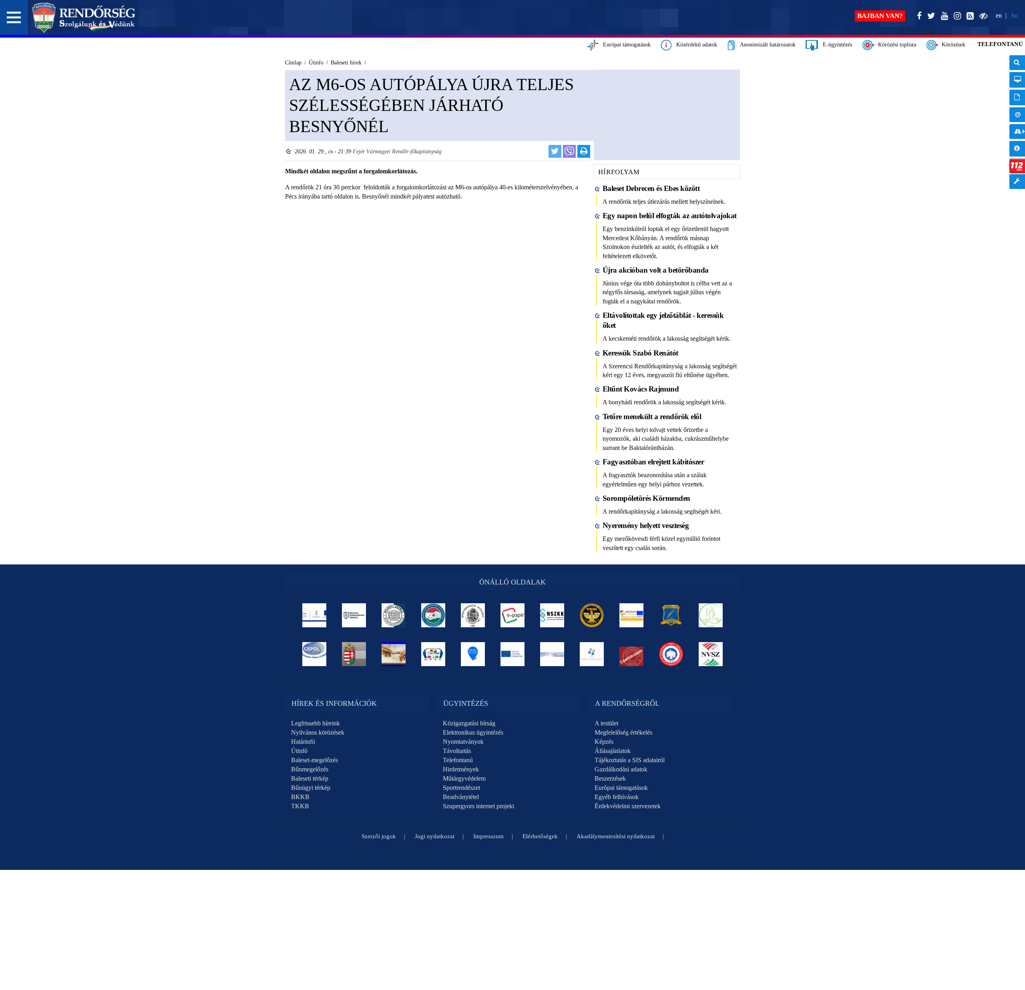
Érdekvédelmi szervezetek (628, 806)
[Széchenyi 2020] (473, 654)
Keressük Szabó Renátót (640, 353)
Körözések (952, 45)
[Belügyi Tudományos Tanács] (354, 615)
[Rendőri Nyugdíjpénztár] (394, 654)
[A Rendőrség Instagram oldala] (955, 16)
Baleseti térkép (309, 778)
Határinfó (303, 741)
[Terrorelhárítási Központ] (592, 615)
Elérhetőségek (540, 836)
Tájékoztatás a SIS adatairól (630, 760)
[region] (435, 162)
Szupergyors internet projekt (478, 806)
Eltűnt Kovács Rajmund (641, 389)
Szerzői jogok (379, 836)
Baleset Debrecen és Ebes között (651, 188)
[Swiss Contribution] (552, 654)
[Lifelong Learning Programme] (513, 654)
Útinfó (299, 750)
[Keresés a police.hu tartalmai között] (1017, 62)
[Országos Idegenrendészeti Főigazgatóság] (433, 615)
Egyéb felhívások (617, 796)
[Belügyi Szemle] (394, 615)
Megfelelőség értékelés (623, 732)
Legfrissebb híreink (315, 723)
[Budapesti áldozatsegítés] (711, 615)
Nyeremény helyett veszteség (646, 525)
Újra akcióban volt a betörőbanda (656, 270)
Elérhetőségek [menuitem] (1017, 114)
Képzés (604, 741)
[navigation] (1017, 126)
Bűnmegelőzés (309, 769)
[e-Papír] (513, 615)
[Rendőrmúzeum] (473, 615)
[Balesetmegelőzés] (671, 654)
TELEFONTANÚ (1000, 44)
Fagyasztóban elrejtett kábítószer (653, 462)
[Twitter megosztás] (555, 151)
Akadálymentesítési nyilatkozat (616, 836)
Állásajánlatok (613, 750)
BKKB (300, 796)
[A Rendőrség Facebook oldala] (917, 16)
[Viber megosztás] (569, 151)
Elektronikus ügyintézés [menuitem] (1017, 80)
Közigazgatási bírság (469, 723)
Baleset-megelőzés (314, 760)
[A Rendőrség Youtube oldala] (943, 16)
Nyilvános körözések (317, 732)
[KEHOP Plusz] (314, 615)
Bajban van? (880, 16)
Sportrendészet (461, 787)
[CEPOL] (314, 654)
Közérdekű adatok (694, 45)
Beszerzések (610, 778)
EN (999, 15)
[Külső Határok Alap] (592, 654)
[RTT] (671, 615)
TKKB (300, 806)
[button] (14, 17)
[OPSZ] (433, 654)
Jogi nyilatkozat (434, 836)
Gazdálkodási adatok (621, 769)
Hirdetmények (461, 769)
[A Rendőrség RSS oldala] (968, 16)
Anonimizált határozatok (765, 45)
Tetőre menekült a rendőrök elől (652, 416)
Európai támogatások (624, 45)
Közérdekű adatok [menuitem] (1017, 149)
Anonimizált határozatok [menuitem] (1017, 97)
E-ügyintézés (835, 45)
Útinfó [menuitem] (1017, 131)
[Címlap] (84, 17)
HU (1014, 15)
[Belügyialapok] (632, 615)
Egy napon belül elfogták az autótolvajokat (670, 215)
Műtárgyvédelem (464, 778)
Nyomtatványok (463, 741)
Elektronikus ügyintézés (473, 732)
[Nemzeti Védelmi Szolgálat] (711, 654)
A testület (606, 723)
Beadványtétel (461, 796)
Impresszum (488, 836)
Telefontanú (458, 760)
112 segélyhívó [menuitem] (1017, 166)
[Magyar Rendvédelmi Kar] (354, 654)
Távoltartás (457, 750)
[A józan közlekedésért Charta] (632, 654)
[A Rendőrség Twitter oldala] (930, 16)
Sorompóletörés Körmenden (646, 498)
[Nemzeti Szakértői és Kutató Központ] (552, 615)
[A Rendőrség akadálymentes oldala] (982, 16)
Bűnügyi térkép (310, 787)
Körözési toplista (895, 45)
